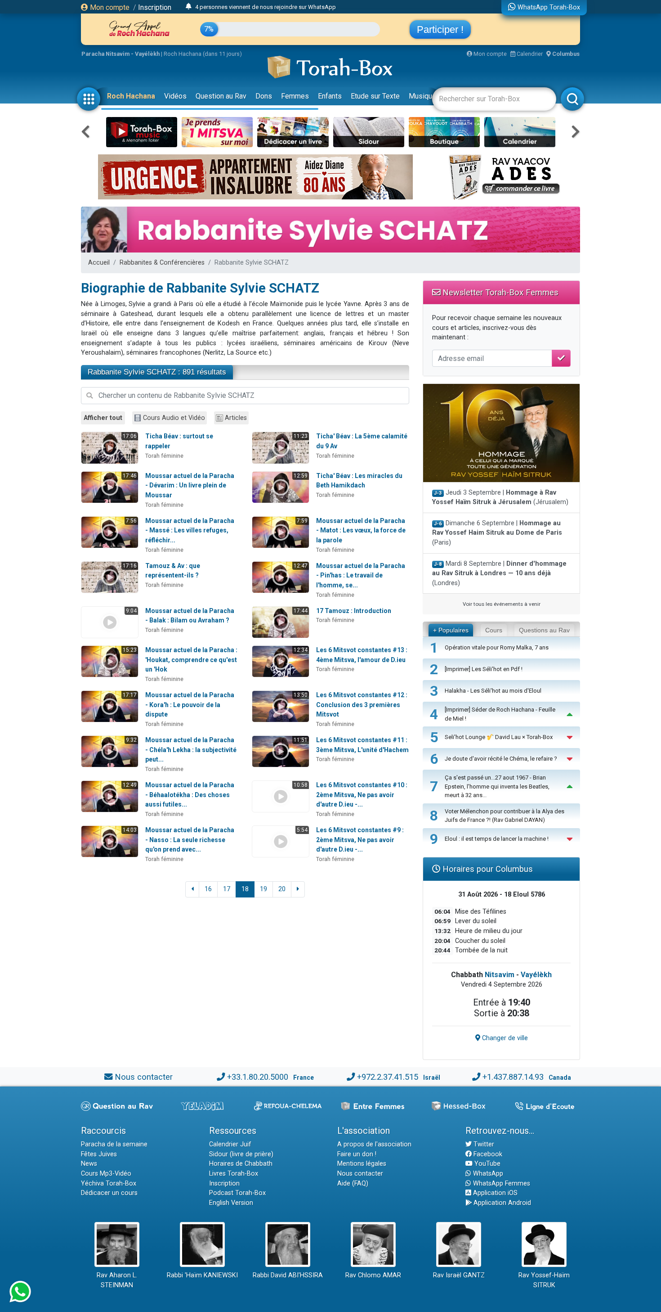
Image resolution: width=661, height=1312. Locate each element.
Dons (263, 96)
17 (226, 889)
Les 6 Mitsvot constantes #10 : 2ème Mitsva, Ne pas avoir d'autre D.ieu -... (361, 794)
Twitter (483, 1144)
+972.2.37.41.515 (387, 1077)
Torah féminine (164, 455)
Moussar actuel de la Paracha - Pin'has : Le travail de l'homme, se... (360, 575)
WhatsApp (487, 1173)
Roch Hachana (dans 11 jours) (203, 53)
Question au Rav (221, 96)
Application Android (501, 1203)
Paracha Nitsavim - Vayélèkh (120, 53)
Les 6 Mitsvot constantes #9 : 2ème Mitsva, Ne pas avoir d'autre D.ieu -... (360, 839)
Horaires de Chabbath (240, 1164)
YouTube (486, 1164)
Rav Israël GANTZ (459, 1275)
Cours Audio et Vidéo (174, 418)
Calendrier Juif (230, 1144)
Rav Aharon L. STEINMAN (117, 1280)
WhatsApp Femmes (500, 1183)
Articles (236, 418)
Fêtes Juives (99, 1154)
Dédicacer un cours (109, 1193)
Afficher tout (103, 418)
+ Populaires (451, 630)
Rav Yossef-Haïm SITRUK (544, 1280)
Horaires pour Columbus (486, 869)
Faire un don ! (356, 1154)
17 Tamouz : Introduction (353, 610)
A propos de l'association (374, 1144)
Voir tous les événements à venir (501, 604)
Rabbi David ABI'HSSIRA (288, 1275)
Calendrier (529, 53)
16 (208, 889)
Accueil (99, 262)
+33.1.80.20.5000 (257, 1077)
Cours (493, 630)
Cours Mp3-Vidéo (106, 1173)
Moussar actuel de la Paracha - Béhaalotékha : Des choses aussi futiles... (189, 794)
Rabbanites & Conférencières (162, 262)
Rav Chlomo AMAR (373, 1275)
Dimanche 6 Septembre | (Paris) (497, 532)
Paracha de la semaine (114, 1144)
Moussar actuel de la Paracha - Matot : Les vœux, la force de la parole (361, 530)
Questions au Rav (544, 630)
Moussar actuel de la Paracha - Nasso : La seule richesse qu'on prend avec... (189, 839)
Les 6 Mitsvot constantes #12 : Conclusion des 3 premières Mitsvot (361, 704)
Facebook (487, 1154)
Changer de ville (504, 1038)
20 (282, 889)
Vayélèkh (536, 974)
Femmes (295, 96)
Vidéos (175, 96)
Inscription (154, 7)
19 (263, 889)
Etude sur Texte (375, 96)
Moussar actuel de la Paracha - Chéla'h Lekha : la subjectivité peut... (191, 749)
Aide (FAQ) (352, 1183)
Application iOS (494, 1193)
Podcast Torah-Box (237, 1193)
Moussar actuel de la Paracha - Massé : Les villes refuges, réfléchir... (189, 530)
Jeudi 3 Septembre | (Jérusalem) (500, 497)
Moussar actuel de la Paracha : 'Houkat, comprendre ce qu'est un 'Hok (191, 659)
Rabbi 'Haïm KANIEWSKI (202, 1275)
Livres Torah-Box (233, 1173)
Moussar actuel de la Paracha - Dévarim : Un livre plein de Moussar (189, 485)
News (89, 1164)
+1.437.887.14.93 (513, 1077)
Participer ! (440, 29)
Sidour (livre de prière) (241, 1154)
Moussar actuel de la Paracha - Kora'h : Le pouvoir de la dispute (189, 704)
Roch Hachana (131, 96)
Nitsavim (499, 974)
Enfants (330, 96)
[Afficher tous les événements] (189, 7)
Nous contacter (144, 1077)
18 (245, 889)
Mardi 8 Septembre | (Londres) (499, 573)
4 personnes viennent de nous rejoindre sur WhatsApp (265, 7)
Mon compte (109, 7)
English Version (231, 1203)
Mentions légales (361, 1164)
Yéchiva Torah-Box (108, 1183)
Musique (422, 96)
